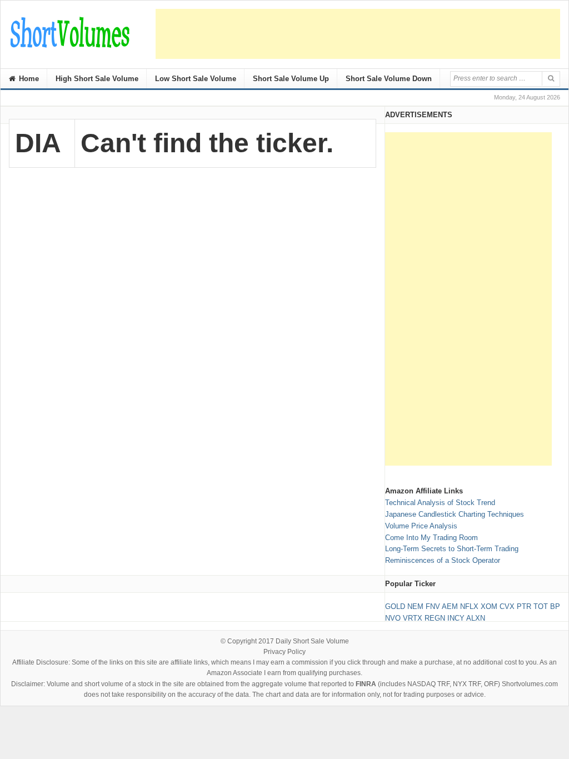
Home (28, 78)
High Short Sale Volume (97, 78)
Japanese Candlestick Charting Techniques (454, 514)
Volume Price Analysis (421, 526)
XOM (489, 606)
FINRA (366, 684)
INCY (456, 618)
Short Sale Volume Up (291, 78)
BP (555, 606)
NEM (415, 606)
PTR (524, 606)
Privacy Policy (284, 652)
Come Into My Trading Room (431, 537)
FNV (433, 606)
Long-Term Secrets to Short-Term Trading (451, 549)
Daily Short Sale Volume (312, 641)
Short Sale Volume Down (389, 78)
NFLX (469, 606)
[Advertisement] (358, 34)
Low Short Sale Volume (195, 78)
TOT (540, 606)
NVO (393, 618)
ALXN (475, 618)
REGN (435, 618)
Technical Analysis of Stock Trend (440, 502)
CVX (507, 606)
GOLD (395, 606)
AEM (450, 606)
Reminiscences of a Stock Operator (442, 560)
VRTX (412, 618)
